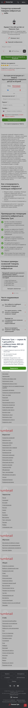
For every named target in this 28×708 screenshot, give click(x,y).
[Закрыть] (25, 338)
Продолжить (14, 368)
